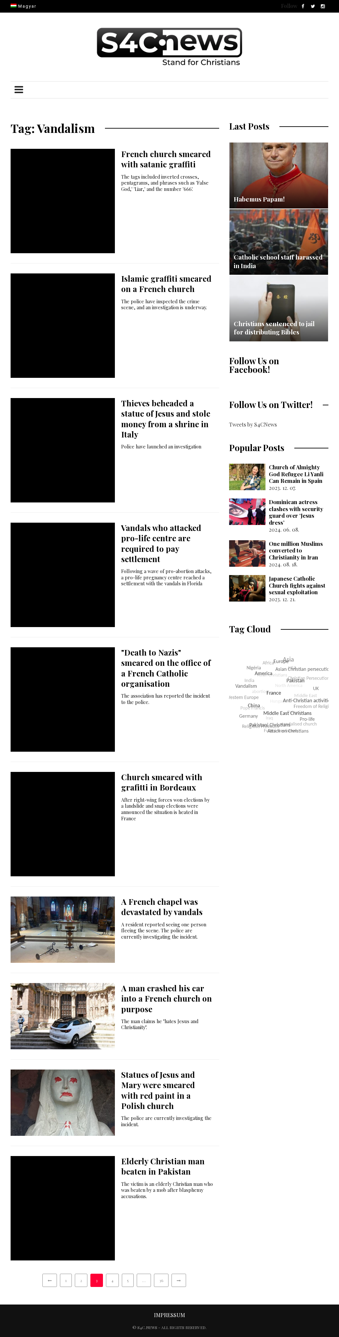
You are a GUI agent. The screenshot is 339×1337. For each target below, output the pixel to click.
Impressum (169, 1314)
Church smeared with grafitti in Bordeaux (161, 782)
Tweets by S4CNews (253, 424)
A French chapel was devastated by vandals (162, 906)
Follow (289, 5)
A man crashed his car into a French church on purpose (166, 998)
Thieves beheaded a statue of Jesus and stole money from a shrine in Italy (165, 418)
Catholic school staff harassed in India (278, 261)
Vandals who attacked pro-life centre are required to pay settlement (161, 543)
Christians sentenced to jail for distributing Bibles (274, 327)
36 (161, 1280)
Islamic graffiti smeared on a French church (166, 283)
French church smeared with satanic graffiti (166, 158)
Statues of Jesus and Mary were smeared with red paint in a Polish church (158, 1090)
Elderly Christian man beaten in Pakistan (163, 1166)
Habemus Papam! (259, 199)
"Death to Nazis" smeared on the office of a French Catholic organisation (166, 668)
